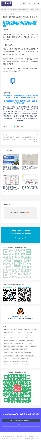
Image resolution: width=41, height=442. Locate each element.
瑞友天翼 (6, 332)
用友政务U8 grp (8, 343)
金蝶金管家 (25, 364)
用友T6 (13, 337)
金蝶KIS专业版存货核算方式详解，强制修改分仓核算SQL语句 (30, 168)
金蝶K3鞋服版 (28, 352)
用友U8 (21, 337)
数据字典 (20, 329)
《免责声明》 (10, 109)
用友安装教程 (30, 340)
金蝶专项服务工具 (29, 355)
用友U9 (6, 340)
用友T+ (22, 335)
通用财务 (6, 346)
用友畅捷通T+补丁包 (19, 343)
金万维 (13, 346)
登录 (27, 212)
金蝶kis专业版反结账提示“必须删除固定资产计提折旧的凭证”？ (29, 140)
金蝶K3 (6, 349)
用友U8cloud (29, 337)
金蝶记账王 (7, 364)
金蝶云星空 (7, 358)
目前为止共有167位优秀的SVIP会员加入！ (21, 420)
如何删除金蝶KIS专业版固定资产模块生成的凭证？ (11, 138)
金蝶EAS (20, 346)
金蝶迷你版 (16, 364)
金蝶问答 (33, 9)
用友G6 (13, 332)
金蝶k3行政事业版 (8, 352)
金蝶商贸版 (15, 358)
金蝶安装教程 (24, 358)
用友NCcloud (13, 335)
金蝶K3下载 (23, 349)
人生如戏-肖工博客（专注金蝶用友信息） (18, 9)
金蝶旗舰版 (7, 361)
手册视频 (13, 329)
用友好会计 (13, 340)
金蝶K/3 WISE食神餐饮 (30, 346)
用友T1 (29, 335)
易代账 (34, 329)
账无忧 (29, 343)
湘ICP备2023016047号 (31, 438)
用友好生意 (22, 340)
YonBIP (6, 329)
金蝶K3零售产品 (19, 352)
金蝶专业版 (7, 93)
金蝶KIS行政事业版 (9, 355)
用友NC (6, 335)
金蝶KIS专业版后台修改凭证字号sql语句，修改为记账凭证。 (30, 188)
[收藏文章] (10, 126)
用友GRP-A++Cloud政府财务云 (25, 332)
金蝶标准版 (16, 361)
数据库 (27, 329)
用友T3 (6, 337)
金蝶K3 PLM (14, 349)
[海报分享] (22, 126)
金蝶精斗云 (25, 361)
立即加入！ (21, 424)
